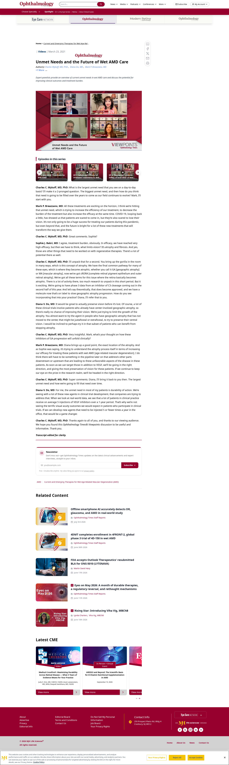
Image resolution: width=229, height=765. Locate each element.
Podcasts (134, 4)
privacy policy (89, 471)
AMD (39, 482)
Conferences (148, 4)
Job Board (95, 723)
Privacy (23, 723)
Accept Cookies (195, 757)
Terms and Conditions (66, 720)
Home (38, 43)
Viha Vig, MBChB (96, 615)
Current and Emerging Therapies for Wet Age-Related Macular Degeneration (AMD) (81, 482)
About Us (181, 742)
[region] (114, 758)
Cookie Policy (38, 762)
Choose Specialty (29, 11)
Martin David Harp (82, 568)
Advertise (24, 720)
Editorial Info (26, 726)
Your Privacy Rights (100, 726)
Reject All (177, 757)
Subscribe (128, 465)
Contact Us (60, 723)
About (23, 716)
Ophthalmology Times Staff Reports (89, 517)
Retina (74, 12)
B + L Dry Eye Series (62, 12)
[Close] (225, 757)
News (192, 742)
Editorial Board (62, 716)
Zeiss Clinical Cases (86, 12)
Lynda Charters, (81, 615)
